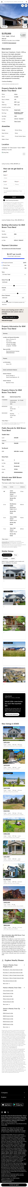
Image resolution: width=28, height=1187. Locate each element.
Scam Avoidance (16, 1117)
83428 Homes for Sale (8, 1024)
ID (8, 147)
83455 (18, 40)
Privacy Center (8, 1117)
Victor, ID (14, 40)
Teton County (17, 121)
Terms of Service (6, 209)
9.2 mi (21, 517)
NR (4, 491)
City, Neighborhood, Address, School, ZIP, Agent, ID (14, 1)
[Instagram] (2, 1112)
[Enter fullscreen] (24, 154)
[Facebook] (5, 1112)
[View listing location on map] (23, 35)
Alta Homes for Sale (7, 996)
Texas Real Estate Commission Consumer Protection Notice (12, 1168)
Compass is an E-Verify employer (14, 1118)
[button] (2, 2)
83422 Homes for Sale (8, 1018)
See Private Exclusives (12, 714)
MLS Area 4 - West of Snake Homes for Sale (13, 978)
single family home (17, 953)
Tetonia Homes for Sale (8, 1001)
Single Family (17, 110)
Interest (4, 287)
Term (3, 272)
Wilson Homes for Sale (8, 999)
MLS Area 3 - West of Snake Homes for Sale (13, 975)
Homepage (4, 147)
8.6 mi (22, 504)
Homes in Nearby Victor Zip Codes (11, 1009)
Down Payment (6, 295)
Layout (13, 558)
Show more (5, 983)
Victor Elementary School (13, 492)
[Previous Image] (5, 572)
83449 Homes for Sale (8, 1016)
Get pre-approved (12, 43)
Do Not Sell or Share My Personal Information (11, 1115)
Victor (19, 147)
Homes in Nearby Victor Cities (12, 987)
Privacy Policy (15, 209)
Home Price (5, 280)
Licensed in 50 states (7, 1181)
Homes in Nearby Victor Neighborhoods (10, 966)
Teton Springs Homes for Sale (10, 980)
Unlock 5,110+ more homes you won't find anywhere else (14, 704)
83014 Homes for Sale (8, 1021)
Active (15, 94)
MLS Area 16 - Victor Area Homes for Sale (12, 969)
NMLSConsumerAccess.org (7, 1179)
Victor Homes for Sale (8, 990)
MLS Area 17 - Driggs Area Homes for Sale (12, 972)
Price (15, 555)
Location (5, 558)
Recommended (7, 555)
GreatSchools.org (5, 542)
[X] (8, 1112)
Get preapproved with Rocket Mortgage (11, 248)
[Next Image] (23, 572)
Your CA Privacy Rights (11, 1122)
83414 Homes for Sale (8, 1013)
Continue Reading (7, 81)
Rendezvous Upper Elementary (13, 505)
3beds (3, 36)
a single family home (18, 939)
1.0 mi (21, 491)
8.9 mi (21, 529)
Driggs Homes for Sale (8, 993)
